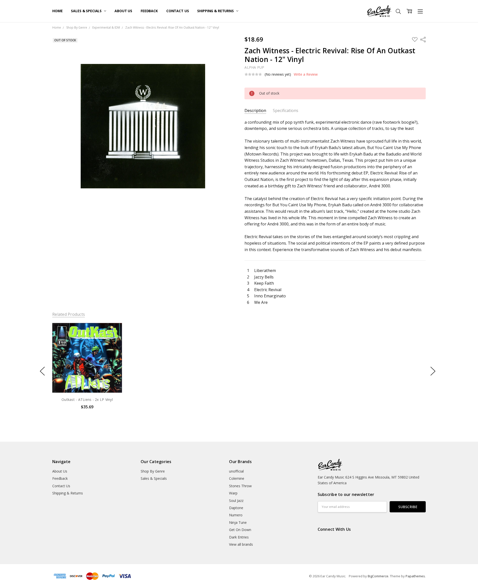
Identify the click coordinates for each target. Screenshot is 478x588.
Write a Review (306, 74)
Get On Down (240, 529)
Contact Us (177, 10)
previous (42, 371)
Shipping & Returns (216, 10)
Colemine (236, 478)
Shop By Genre (153, 471)
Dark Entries (239, 537)
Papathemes (415, 576)
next (433, 371)
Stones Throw (240, 485)
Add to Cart (87, 371)
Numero (235, 515)
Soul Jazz (236, 500)
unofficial (236, 471)
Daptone (236, 507)
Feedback (149, 10)
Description (255, 110)
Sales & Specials (87, 10)
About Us (123, 10)
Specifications (285, 110)
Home (57, 10)
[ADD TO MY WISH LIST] (113, 339)
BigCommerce (378, 576)
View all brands (241, 544)
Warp (233, 493)
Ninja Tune (238, 522)
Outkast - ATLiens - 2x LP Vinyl (87, 399)
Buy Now (87, 382)
